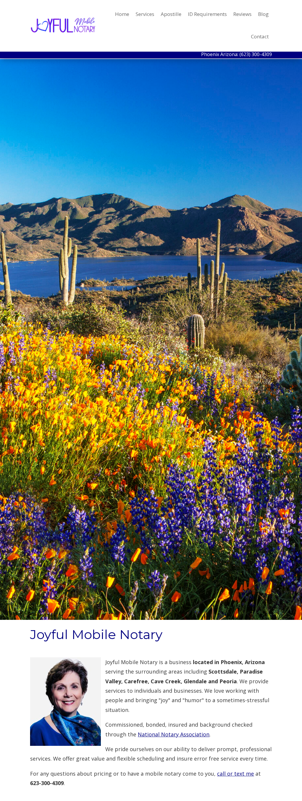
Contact (260, 36)
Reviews (242, 14)
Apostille (171, 14)
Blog (263, 14)
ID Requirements (207, 14)
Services (145, 14)
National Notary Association (173, 734)
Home (122, 14)
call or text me (235, 773)
